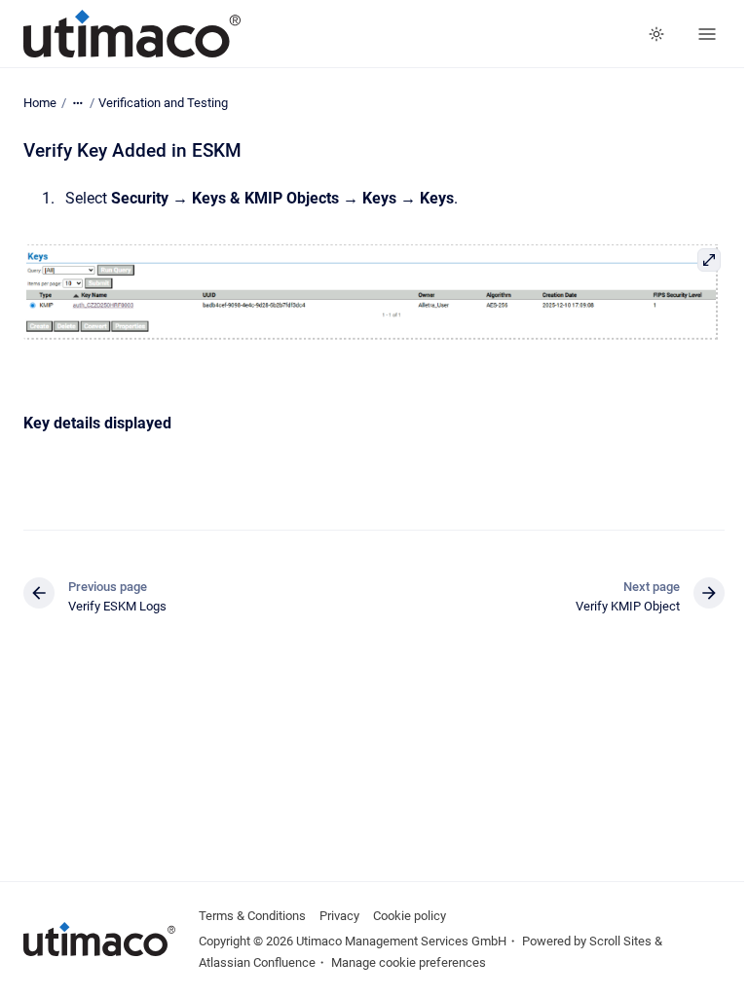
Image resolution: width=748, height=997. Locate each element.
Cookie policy (409, 915)
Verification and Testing (163, 102)
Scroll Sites (620, 941)
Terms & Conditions (252, 915)
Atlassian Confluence (257, 962)
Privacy (339, 915)
